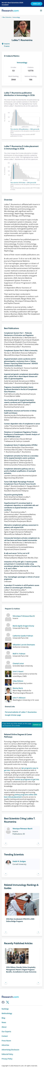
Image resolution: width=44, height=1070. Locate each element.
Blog (3, 1018)
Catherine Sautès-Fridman (23, 636)
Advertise (5, 1045)
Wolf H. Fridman (19, 654)
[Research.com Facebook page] (3, 1002)
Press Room (6, 1041)
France (6, 46)
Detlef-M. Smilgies (19, 861)
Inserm (7, 44)
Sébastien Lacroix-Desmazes (24, 645)
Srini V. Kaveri (18, 671)
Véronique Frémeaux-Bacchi (24, 616)
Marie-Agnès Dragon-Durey (23, 626)
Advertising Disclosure (10, 1050)
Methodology (7, 1013)
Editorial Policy (7, 1054)
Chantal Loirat (18, 663)
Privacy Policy (7, 1059)
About (4, 1027)
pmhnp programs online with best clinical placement (20, 795)
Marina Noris (18, 688)
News (4, 1022)
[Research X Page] (7, 1002)
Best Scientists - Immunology (11, 17)
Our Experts (6, 1032)
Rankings (5, 1009)
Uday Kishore (18, 681)
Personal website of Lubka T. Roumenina (21, 712)
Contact (5, 1036)
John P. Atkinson (19, 698)
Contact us (37, 725)
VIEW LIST (36, 4)
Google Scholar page (13, 715)
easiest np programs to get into (27, 779)
